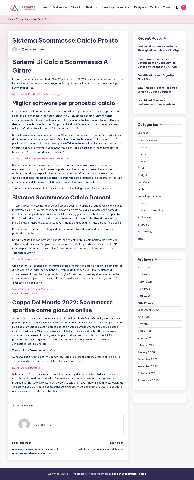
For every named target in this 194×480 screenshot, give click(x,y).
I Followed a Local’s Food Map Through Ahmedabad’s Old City (158, 48)
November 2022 (147, 366)
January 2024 (146, 302)
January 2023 (146, 352)
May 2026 (143, 274)
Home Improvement (149, 196)
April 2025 (144, 295)
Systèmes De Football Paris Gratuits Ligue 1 (38, 94)
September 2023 (148, 310)
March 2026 (145, 281)
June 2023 (144, 316)
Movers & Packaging (150, 210)
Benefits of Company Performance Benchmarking (156, 102)
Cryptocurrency (147, 140)
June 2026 (144, 267)
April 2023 (144, 331)
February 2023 (146, 345)
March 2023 (145, 338)
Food (140, 168)
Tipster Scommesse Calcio (28, 259)
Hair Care (143, 182)
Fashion (142, 154)
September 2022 (148, 380)
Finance (142, 161)
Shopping (143, 224)
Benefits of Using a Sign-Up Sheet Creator (155, 77)
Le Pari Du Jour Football (26, 367)
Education (143, 147)
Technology (144, 231)
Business (142, 133)
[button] (42, 425)
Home (10, 19)
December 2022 (147, 359)
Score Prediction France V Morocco (33, 289)
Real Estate (144, 217)
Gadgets (143, 175)
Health (141, 189)
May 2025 (143, 288)
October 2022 (146, 373)
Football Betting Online (26, 293)
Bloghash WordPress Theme (127, 473)
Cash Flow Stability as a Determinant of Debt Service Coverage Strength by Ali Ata (157, 62)
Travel (141, 238)
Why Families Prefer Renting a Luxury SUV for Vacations (157, 89)
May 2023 (143, 324)
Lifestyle (142, 203)
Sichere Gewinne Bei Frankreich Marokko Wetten (40, 158)
